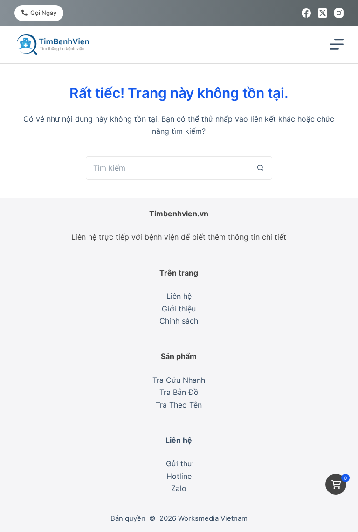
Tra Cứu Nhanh (178, 380)
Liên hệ (179, 296)
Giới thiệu (179, 308)
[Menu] (337, 44)
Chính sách (178, 320)
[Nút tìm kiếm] (260, 168)
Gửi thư (179, 463)
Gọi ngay (43, 12)
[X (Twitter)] (322, 13)
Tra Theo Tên (179, 404)
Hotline (179, 476)
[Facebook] (306, 13)
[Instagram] (339, 13)
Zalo (178, 488)
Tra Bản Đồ (179, 392)
